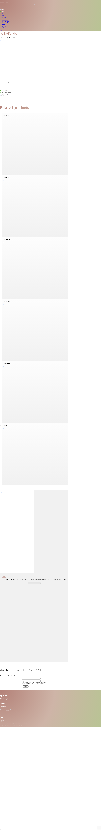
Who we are (82, 6)
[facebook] (85, 18)
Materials (82, 8)
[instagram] (94, 18)
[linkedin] (89, 18)
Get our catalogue (84, 13)
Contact (81, 15)
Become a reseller (84, 12)
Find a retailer (83, 10)
